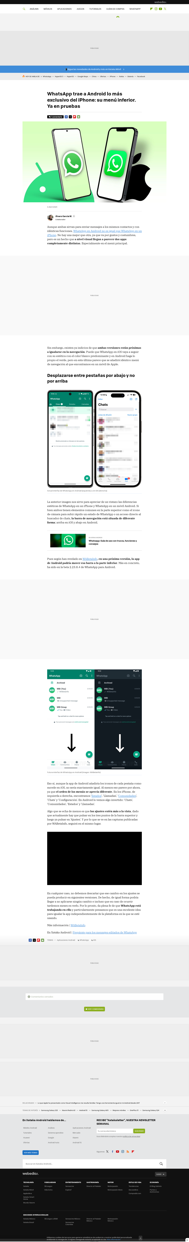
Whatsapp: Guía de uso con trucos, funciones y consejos (113, 542)
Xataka (26, 1186)
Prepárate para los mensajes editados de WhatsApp (105, 932)
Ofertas (103, 76)
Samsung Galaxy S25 (49, 1110)
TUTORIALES (95, 8)
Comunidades (127, 796)
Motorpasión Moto (115, 1189)
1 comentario (56, 117)
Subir (158, 1174)
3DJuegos (48, 1186)
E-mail (78, 116)
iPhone (112, 76)
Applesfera (27, 1193)
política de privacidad (131, 1136)
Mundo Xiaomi (29, 1202)
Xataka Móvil (28, 1189)
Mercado (76, 1132)
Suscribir (139, 1131)
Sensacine (69, 1186)
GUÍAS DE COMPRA (115, 8)
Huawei (26, 1137)
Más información (113, 1239)
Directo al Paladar (94, 1186)
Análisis (51, 1127)
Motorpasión (113, 1186)
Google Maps (83, 76)
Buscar (161, 1163)
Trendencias (134, 1186)
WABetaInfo (90, 559)
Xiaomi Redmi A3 (69, 1110)
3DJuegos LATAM (51, 1218)
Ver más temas (30, 1152)
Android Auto (53, 1142)
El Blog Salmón (156, 1186)
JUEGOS (80, 8)
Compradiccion (135, 1193)
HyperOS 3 (59, 76)
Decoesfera (133, 1189)
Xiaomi (75, 1137)
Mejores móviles (119, 1110)
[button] (65, 216)
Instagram (155, 8)
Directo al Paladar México (94, 1219)
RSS (128, 1151)
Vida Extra (48, 1189)
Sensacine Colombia (69, 1223)
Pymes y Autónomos (154, 1190)
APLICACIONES (64, 8)
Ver (95, 1009)
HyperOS (70, 76)
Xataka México (29, 1218)
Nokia (121, 76)
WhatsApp (47, 76)
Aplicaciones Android (66, 940)
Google (51, 1137)
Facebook (141, 76)
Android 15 (83, 1110)
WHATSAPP (135, 8)
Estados (96, 796)
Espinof (68, 1189)
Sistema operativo (55, 1132)
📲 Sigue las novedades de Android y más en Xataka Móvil (93, 69)
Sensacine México (72, 1218)
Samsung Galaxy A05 (100, 1110)
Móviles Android (30, 1127)
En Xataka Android (95, 537)
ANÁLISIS (34, 8)
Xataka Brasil (28, 1222)
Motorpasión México (113, 1219)
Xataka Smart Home (28, 1198)
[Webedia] (160, 2)
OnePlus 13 (134, 1110)
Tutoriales (27, 1132)
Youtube (160, 8)
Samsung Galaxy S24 (150, 1110)
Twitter (164, 8)
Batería (130, 76)
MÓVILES (48, 8)
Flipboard (151, 8)
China (94, 76)
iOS (94, 940)
